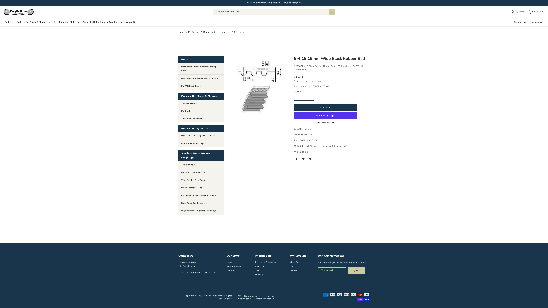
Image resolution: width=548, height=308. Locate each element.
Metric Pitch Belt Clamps (193, 143)
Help (257, 270)
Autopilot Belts (188, 164)
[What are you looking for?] (332, 12)
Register (294, 270)
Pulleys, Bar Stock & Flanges (199, 96)
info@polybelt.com (187, 266)
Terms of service (226, 298)
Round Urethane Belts (191, 187)
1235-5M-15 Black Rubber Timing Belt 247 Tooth (216, 32)
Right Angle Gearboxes (192, 203)
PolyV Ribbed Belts (190, 86)
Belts (184, 59)
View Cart (294, 262)
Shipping (298, 81)
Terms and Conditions (265, 262)
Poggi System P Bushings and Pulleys (199, 210)
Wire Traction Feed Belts (193, 180)
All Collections (234, 266)
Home (181, 32)
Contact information (264, 298)
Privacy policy (267, 296)
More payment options (325, 122)
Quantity (298, 91)
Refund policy (251, 296)
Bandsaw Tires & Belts (192, 172)
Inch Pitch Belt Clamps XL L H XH (197, 135)
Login (292, 266)
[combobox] (274, 12)
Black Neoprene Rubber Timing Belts (198, 78)
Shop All (231, 270)
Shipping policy (244, 298)
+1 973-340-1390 (187, 262)
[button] (536, 12)
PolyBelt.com (215, 295)
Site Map (259, 274)
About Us (259, 266)
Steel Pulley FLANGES (192, 118)
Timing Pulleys (188, 103)
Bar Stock (186, 111)
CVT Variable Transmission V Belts (197, 195)
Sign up (356, 270)
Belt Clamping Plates (194, 128)
